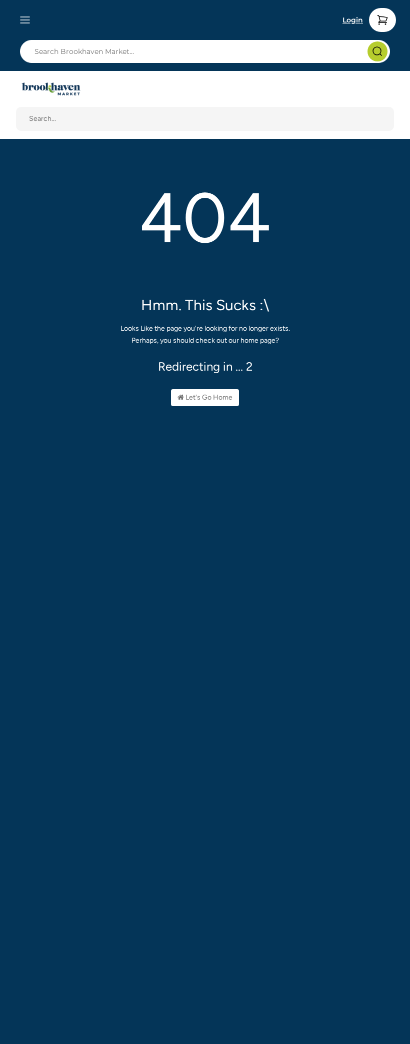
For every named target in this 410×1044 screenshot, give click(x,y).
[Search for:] (208, 51)
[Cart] (382, 20)
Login (352, 19)
